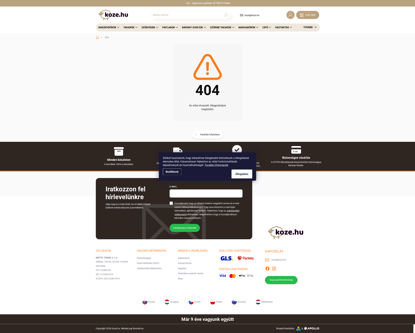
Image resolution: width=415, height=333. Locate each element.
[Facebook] (267, 268)
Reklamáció (184, 258)
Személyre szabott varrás (190, 273)
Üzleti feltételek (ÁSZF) (148, 263)
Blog (180, 278)
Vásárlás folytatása (210, 134)
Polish (219, 301)
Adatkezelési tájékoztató (149, 268)
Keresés (226, 15)
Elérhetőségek (144, 258)
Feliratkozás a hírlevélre (184, 228)
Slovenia (241, 301)
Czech (197, 301)
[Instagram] (274, 268)
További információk (216, 165)
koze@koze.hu (252, 15)
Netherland (267, 301)
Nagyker (182, 268)
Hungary (174, 301)
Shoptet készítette (285, 328)
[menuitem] (108, 27)
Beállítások (172, 171)
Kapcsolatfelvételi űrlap (281, 280)
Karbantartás (185, 263)
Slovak (151, 301)
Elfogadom (242, 174)
